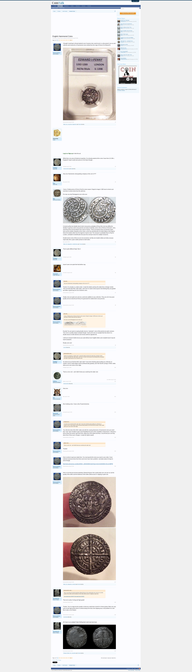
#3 (115, 181)
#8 (115, 305)
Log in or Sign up (135, 1)
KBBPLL (122, 38)
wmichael (74, 584)
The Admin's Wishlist (121, 90)
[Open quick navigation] (114, 11)
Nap (54, 198)
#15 (115, 451)
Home (55, 5)
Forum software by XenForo (61, 670)
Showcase (78, 5)
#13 (115, 412)
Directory (83, 5)
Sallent (122, 24)
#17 (115, 582)
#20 (115, 650)
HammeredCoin (70, 38)
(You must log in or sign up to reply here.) (108, 657)
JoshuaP (122, 42)
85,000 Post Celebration (125, 20)
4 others (79, 653)
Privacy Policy (137, 670)
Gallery (72, 5)
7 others (80, 244)
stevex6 (64, 347)
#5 (115, 257)
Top (137, 668)
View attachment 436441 (79, 596)
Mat (54, 397)
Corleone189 (123, 52)
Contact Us (129, 668)
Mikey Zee (65, 124)
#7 (115, 292)
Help (132, 668)
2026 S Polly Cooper (124, 34)
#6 (115, 272)
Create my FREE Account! (128, 13)
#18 (115, 602)
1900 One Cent (123, 47)
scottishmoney (75, 244)
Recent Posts (62, 7)
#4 (115, 241)
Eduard (122, 45)
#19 (115, 614)
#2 (115, 166)
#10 (115, 367)
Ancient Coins (60, 38)
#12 (115, 396)
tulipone (55, 381)
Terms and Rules (131, 670)
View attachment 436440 (69, 596)
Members (89, 5)
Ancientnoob (56, 598)
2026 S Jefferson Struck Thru (126, 27)
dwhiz (122, 28)
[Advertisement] (84, 24)
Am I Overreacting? (124, 51)
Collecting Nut (123, 21)
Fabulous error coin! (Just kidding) (127, 37)
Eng (71, 168)
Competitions (66, 5)
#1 (115, 122)
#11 (115, 381)
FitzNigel (55, 167)
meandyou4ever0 (124, 59)
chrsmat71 (55, 273)
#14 (115, 437)
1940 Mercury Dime (124, 44)
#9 (115, 345)
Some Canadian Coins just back (126, 30)
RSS (139, 668)
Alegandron (74, 124)
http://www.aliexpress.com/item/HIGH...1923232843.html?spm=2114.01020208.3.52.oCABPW (88, 464)
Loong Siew (70, 124)
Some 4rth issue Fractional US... (126, 23)
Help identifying (123, 58)
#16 (115, 466)
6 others (78, 584)
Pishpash (65, 653)
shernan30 (55, 413)
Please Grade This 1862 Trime (126, 54)
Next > (71, 40)
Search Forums (55, 7)
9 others (79, 124)
